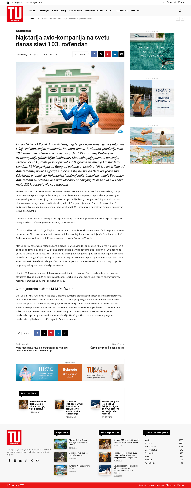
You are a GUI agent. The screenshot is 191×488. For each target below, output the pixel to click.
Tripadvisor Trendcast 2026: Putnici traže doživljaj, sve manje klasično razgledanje (74, 407)
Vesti (28, 31)
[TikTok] (175, 2)
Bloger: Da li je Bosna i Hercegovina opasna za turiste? (79, 442)
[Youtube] (182, 2)
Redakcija (23, 54)
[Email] (121, 54)
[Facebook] (164, 2)
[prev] (178, 19)
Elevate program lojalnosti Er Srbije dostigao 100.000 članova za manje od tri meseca (110, 407)
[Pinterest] (108, 54)
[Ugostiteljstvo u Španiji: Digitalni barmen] (60, 457)
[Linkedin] (171, 2)
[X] (179, 2)
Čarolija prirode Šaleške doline (107, 347)
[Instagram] (167, 2)
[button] (180, 10)
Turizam (20, 31)
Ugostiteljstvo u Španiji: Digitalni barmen (79, 454)
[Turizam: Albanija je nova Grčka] (60, 470)
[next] (182, 19)
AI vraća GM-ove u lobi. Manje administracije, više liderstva (67, 19)
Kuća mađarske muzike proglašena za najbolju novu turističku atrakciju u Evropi (42, 349)
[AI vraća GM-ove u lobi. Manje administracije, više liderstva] (23, 404)
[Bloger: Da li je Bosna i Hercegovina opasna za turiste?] (60, 444)
